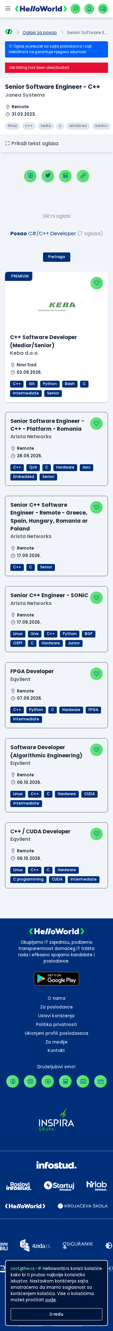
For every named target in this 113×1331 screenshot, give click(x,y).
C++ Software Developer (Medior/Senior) (43, 341)
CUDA (89, 793)
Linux (18, 633)
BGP (89, 633)
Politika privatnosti (56, 1025)
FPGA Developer (32, 671)
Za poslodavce (56, 1007)
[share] (83, 176)
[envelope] (100, 1081)
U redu (56, 1314)
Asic (86, 467)
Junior (74, 643)
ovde (50, 1300)
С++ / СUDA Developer (40, 831)
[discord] (83, 1081)
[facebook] (30, 176)
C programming (28, 879)
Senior (53, 393)
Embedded (23, 476)
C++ (17, 383)
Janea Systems (25, 95)
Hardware (65, 467)
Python (50, 383)
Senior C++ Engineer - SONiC (49, 595)
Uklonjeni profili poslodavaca (57, 1033)
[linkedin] (65, 176)
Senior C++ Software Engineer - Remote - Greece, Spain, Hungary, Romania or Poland (49, 516)
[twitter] (47, 176)
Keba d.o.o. (24, 353)
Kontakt (56, 1051)
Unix (35, 633)
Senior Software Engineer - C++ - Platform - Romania (47, 425)
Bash (70, 383)
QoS (33, 467)
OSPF (18, 643)
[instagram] (30, 1081)
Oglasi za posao (40, 33)
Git (32, 383)
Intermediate (26, 393)
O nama (56, 998)
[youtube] (47, 1081)
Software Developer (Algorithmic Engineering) (46, 751)
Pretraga (56, 256)
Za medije (56, 1042)
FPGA (93, 709)
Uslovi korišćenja (56, 1016)
